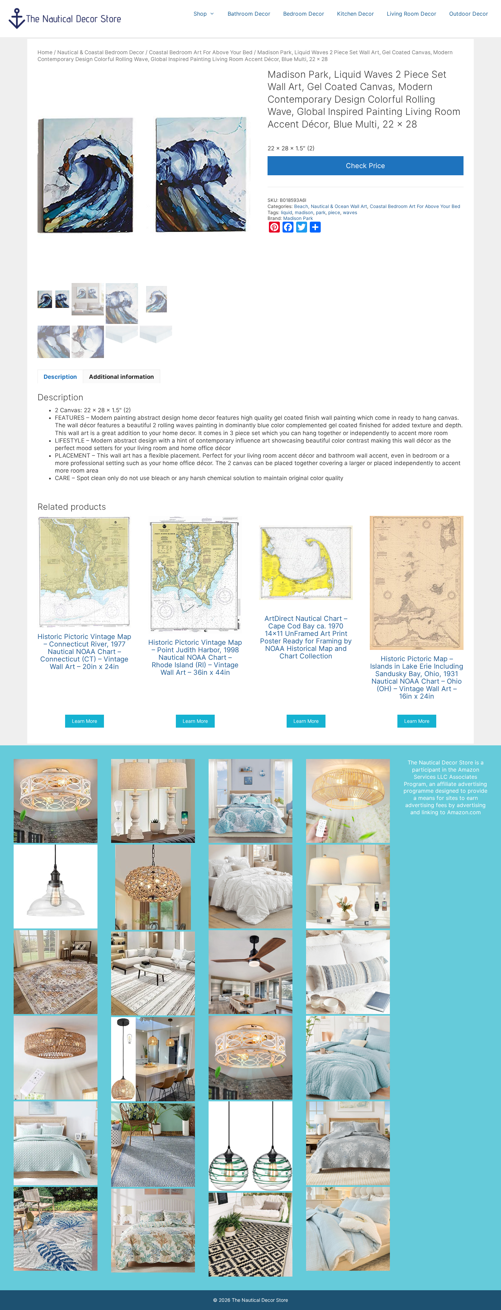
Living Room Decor (411, 13)
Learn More (84, 721)
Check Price (365, 166)
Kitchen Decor (355, 13)
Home (44, 52)
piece (334, 212)
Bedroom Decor (303, 13)
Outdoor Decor (468, 13)
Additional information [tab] (121, 376)
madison (304, 212)
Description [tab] (60, 376)
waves (350, 212)
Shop (200, 13)
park (320, 212)
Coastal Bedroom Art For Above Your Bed (201, 52)
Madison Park (298, 218)
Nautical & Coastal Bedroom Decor (100, 52)
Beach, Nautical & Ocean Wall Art (330, 206)
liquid (286, 212)
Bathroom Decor (249, 13)
